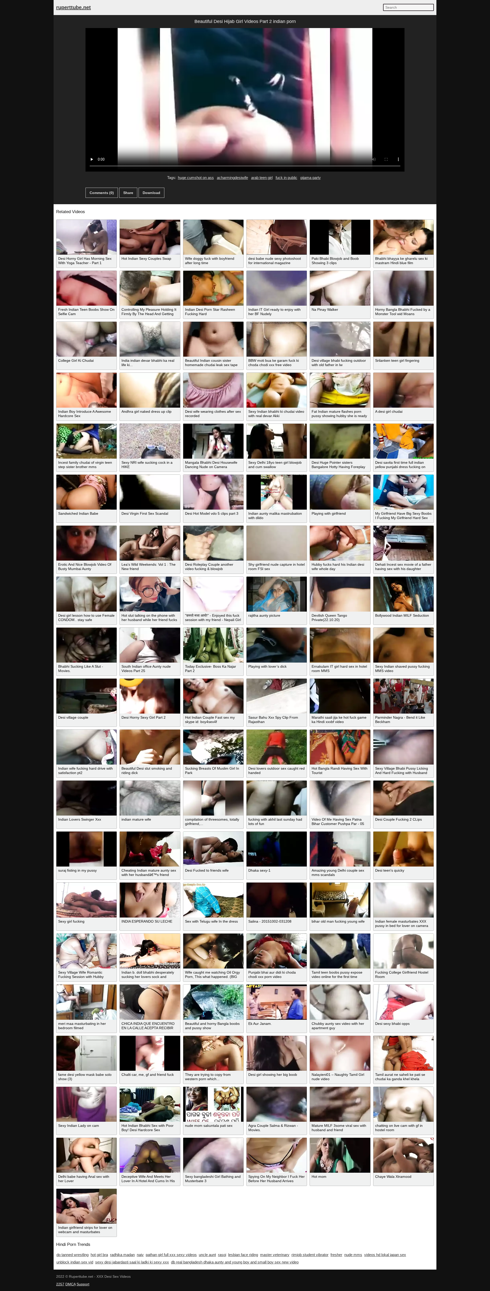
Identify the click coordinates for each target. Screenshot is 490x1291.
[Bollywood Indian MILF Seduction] (403, 594)
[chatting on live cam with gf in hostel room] (403, 1104)
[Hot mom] (340, 1155)
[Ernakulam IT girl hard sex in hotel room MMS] (340, 645)
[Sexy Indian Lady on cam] (86, 1104)
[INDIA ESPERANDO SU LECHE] (150, 900)
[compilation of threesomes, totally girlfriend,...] (213, 798)
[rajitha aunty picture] (277, 594)
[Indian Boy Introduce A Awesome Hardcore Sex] (86, 390)
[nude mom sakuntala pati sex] (213, 1104)
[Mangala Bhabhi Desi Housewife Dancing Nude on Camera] (213, 441)
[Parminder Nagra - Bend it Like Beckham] (403, 696)
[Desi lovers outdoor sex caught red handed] (277, 747)
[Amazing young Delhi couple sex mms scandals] (340, 849)
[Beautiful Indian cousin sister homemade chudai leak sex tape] (213, 339)
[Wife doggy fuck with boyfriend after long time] (213, 237)
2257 (60, 1284)
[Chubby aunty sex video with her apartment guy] (340, 1002)
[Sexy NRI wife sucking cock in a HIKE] (150, 441)
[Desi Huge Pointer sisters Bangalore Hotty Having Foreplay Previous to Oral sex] (340, 441)
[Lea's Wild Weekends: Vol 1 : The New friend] (150, 543)
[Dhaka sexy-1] (277, 849)
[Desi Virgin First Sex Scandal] (150, 492)
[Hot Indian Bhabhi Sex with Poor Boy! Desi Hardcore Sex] (150, 1104)
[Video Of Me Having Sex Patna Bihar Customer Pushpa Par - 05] (340, 798)
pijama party (310, 177)
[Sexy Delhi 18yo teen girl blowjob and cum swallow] (277, 441)
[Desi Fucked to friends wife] (213, 849)
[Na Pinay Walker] (340, 288)
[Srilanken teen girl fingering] (403, 339)
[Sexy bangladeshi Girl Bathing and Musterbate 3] (213, 1155)
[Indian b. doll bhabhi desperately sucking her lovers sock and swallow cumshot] (150, 951)
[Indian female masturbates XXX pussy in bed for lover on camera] (403, 900)
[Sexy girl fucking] (86, 900)
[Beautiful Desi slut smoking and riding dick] (150, 747)
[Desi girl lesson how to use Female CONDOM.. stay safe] (86, 594)
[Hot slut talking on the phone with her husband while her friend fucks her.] (150, 594)
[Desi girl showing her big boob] (277, 1053)
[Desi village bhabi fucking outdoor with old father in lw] (340, 339)
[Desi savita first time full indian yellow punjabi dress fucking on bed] (403, 441)
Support (83, 1284)
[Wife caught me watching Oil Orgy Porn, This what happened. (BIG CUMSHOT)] (213, 951)
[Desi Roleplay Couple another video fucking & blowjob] (213, 543)
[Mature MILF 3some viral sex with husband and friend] (340, 1104)
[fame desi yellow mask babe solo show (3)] (86, 1053)
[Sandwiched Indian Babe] (86, 492)
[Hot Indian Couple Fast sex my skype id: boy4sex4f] (213, 696)
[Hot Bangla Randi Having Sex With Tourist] (340, 747)
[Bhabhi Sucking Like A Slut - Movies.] (86, 645)
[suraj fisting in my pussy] (86, 849)
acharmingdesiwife (232, 177)
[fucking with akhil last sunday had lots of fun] (277, 798)
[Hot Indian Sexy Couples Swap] (150, 237)
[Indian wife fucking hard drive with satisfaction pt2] (86, 747)
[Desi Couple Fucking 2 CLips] (403, 798)
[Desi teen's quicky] (403, 849)
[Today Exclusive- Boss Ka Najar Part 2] (213, 645)
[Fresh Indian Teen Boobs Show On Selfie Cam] (86, 288)
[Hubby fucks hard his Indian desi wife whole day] (340, 543)
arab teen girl (262, 177)
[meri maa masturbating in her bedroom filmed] (86, 1002)
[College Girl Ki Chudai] (86, 339)
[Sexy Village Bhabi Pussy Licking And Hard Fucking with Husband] (403, 747)
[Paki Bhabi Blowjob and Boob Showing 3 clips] (340, 237)
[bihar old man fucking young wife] (340, 900)
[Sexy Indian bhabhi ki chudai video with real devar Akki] (277, 390)
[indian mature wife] (150, 798)
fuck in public (286, 177)
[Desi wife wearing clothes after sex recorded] (213, 390)
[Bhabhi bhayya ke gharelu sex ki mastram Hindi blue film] (403, 237)
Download (151, 193)
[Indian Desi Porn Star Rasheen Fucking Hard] (213, 288)
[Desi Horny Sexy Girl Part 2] (150, 696)
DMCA (70, 1284)
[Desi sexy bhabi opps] (403, 1002)
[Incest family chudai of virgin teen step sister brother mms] (86, 441)
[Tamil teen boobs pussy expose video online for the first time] (340, 951)
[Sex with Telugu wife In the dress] (213, 900)
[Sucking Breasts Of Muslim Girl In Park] (213, 747)
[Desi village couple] (86, 696)
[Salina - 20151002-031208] (277, 900)
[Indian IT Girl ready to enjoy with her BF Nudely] (277, 288)
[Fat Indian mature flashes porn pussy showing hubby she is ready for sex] (340, 390)
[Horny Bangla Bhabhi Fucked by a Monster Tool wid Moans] (403, 288)
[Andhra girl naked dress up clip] (150, 390)
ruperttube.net (73, 7)
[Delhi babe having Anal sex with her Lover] (86, 1155)
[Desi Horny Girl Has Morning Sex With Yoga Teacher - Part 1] (86, 237)
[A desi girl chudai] (403, 390)
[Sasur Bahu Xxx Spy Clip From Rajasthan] (277, 696)
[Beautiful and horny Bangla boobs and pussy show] (213, 1002)
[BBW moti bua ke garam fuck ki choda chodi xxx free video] (277, 339)
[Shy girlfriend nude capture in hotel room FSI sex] (277, 543)
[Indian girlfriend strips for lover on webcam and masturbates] (86, 1206)
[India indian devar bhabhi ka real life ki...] (150, 339)
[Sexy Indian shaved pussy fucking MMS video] (403, 645)
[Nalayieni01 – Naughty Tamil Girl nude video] (340, 1053)
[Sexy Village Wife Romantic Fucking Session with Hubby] (86, 951)
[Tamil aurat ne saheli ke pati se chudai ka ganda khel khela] (403, 1053)
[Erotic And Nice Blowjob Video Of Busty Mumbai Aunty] (86, 543)
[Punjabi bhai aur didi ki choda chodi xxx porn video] (277, 951)
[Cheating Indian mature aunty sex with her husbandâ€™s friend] (150, 849)
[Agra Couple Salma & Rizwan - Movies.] (277, 1104)
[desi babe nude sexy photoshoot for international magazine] (277, 237)
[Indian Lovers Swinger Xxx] (86, 798)
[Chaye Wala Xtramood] (403, 1155)
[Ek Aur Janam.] (277, 1002)
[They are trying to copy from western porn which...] (213, 1053)
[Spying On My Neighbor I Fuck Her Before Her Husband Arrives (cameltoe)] (277, 1155)
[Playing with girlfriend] (340, 492)
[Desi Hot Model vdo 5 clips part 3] (213, 492)
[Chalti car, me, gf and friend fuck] (150, 1053)
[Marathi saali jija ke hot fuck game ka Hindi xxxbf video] (340, 696)
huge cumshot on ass (196, 177)
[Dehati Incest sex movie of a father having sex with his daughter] (403, 543)
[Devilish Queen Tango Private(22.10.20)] (340, 594)
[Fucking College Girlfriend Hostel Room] (403, 951)
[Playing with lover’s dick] (277, 645)
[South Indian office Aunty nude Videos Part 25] (150, 645)
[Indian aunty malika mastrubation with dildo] (277, 492)
